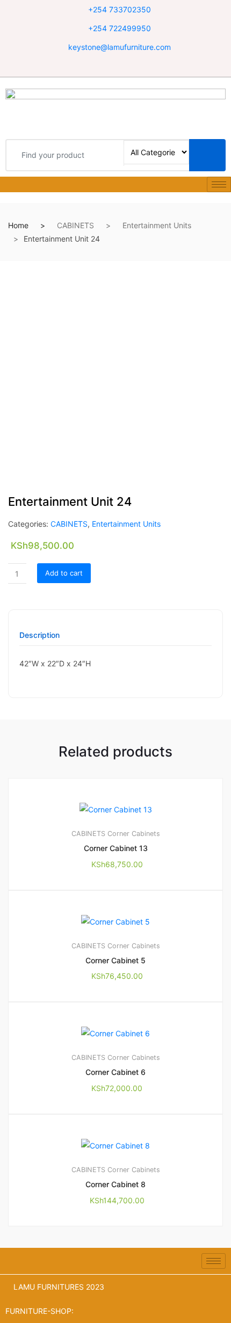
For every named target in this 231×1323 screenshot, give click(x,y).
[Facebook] (102, 66)
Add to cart (64, 573)
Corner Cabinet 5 (115, 960)
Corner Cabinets (133, 834)
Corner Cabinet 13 (116, 848)
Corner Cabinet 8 (115, 1184)
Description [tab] (39, 635)
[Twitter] (116, 66)
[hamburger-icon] (219, 184)
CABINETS (75, 225)
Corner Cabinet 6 (115, 1072)
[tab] (39, 638)
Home (18, 225)
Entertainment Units (156, 225)
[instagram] (129, 66)
